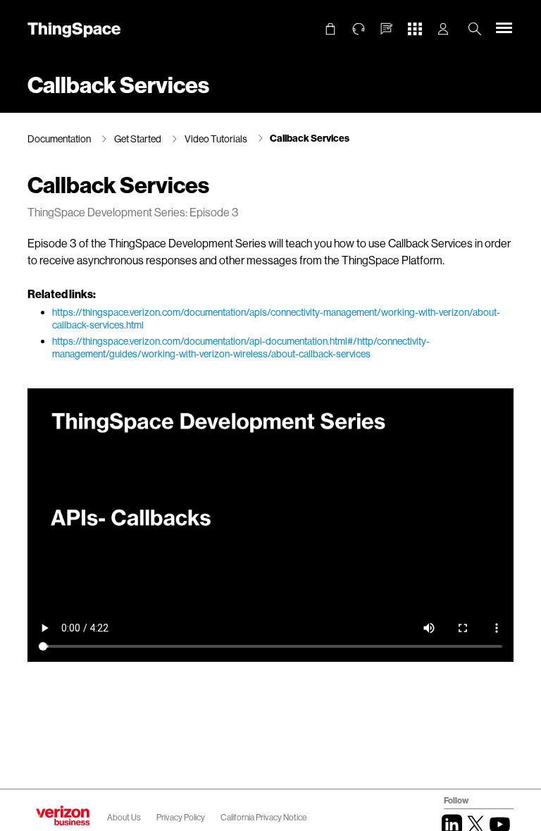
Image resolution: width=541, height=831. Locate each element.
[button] (387, 29)
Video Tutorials (216, 138)
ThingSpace (73, 28)
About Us (124, 817)
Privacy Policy (181, 817)
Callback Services (309, 138)
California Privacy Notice (263, 817)
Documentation (59, 138)
